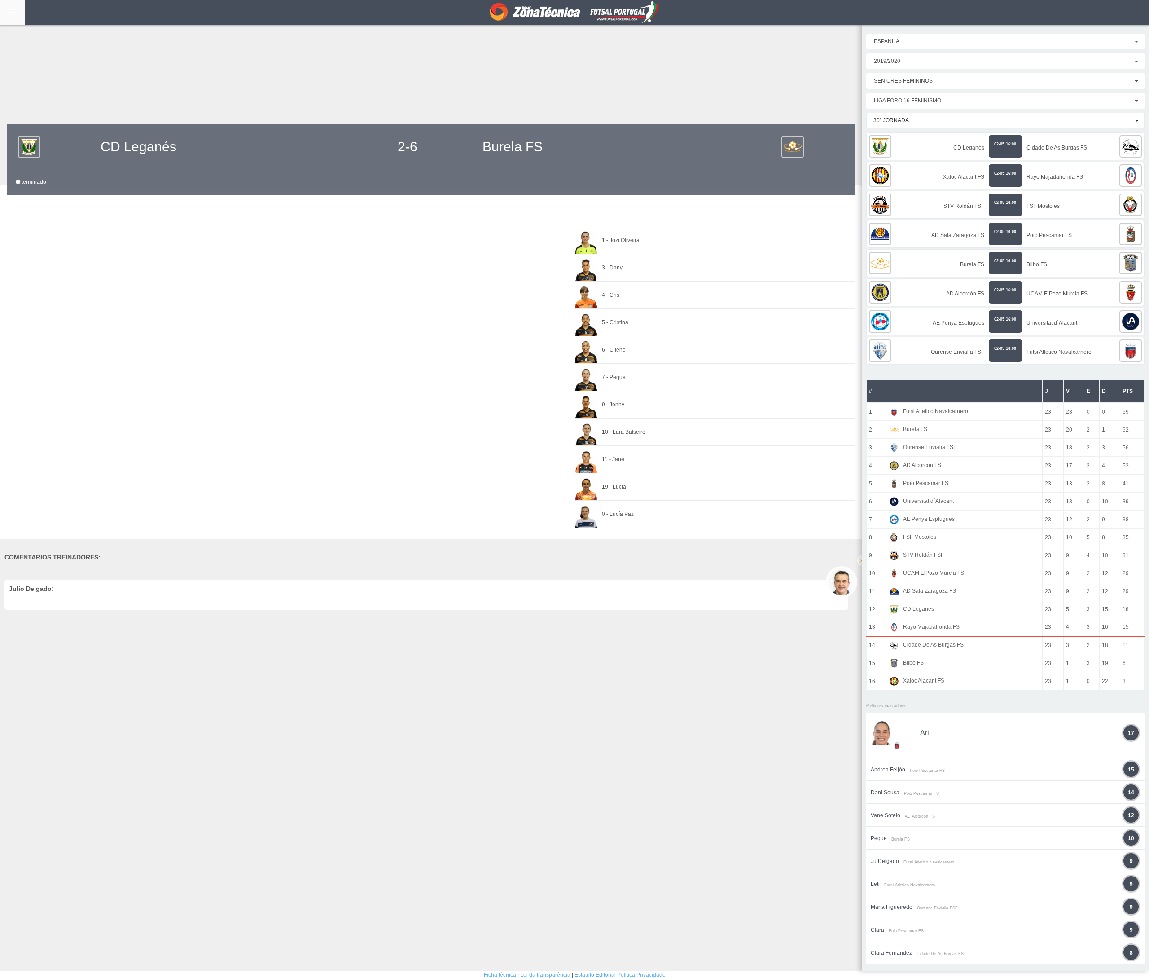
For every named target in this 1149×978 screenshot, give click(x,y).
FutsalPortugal (574, 12)
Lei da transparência (545, 975)
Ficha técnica (500, 975)
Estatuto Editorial (595, 975)
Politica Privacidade (641, 975)
